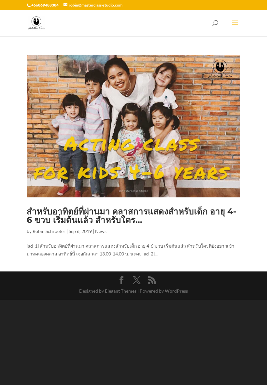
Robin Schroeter (49, 231)
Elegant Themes (120, 291)
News (100, 231)
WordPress (176, 291)
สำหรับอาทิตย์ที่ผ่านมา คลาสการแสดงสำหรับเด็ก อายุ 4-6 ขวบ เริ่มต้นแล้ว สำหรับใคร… (131, 215)
